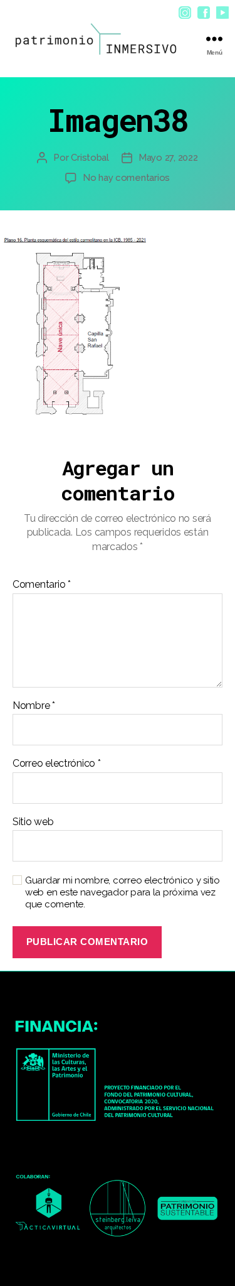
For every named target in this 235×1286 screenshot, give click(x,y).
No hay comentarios (126, 177)
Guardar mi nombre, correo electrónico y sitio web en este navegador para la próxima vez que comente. (122, 892)
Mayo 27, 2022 (168, 157)
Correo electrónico (57, 763)
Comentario (42, 584)
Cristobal (90, 157)
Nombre (34, 705)
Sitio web (33, 822)
